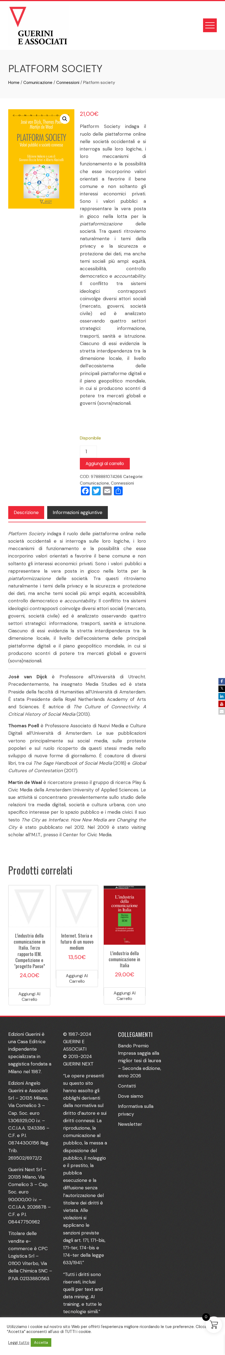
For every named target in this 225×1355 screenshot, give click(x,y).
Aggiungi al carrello (105, 463)
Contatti (127, 1086)
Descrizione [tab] (26, 512)
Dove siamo (130, 1096)
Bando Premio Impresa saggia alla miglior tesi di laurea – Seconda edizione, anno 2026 (139, 1061)
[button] (65, 119)
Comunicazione (37, 82)
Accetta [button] (41, 1342)
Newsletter (130, 1124)
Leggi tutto (18, 1342)
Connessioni (67, 82)
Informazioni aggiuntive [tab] (77, 512)
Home (13, 82)
